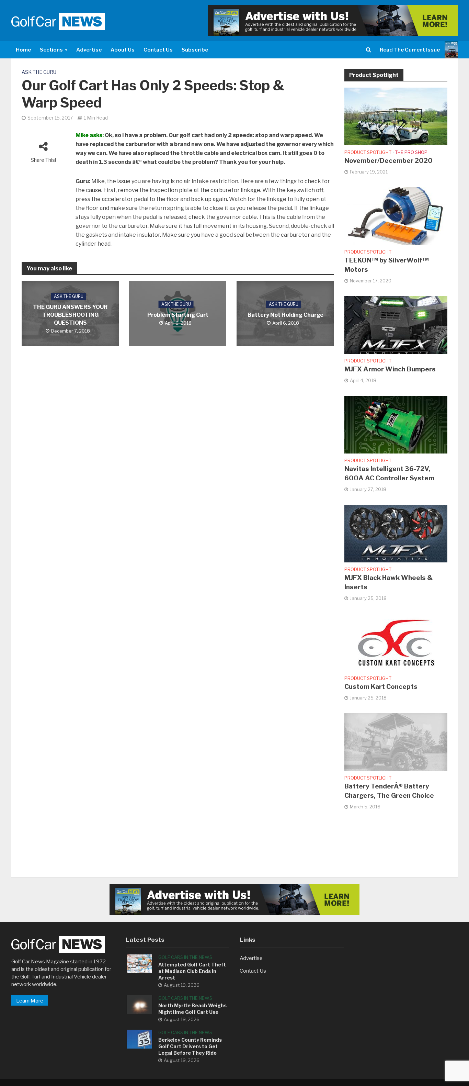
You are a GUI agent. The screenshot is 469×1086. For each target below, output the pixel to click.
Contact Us (158, 50)
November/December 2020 (388, 161)
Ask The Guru (39, 72)
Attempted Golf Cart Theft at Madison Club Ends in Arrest (192, 971)
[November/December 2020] (395, 116)
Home (23, 50)
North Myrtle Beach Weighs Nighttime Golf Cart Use (192, 1009)
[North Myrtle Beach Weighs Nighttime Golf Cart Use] (139, 1004)
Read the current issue (410, 50)
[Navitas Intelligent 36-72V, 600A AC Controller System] (395, 424)
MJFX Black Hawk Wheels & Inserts (388, 582)
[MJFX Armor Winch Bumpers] (395, 325)
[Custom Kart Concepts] (395, 642)
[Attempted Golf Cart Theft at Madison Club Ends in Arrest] (139, 963)
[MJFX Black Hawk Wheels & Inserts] (395, 533)
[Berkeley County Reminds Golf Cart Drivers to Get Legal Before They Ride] (139, 1038)
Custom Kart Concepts (380, 687)
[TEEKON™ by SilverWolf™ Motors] (395, 216)
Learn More (29, 1001)
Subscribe (195, 50)
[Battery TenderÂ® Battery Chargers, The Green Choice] (395, 742)
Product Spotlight (367, 152)
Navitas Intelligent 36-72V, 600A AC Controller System (389, 473)
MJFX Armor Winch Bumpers (390, 369)
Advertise (89, 50)
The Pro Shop (411, 152)
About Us (123, 50)
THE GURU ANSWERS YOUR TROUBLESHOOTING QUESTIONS (70, 315)
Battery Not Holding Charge (285, 315)
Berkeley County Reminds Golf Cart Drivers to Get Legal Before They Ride (190, 1046)
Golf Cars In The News (185, 957)
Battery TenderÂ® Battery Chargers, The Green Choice (389, 790)
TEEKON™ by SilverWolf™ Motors (386, 264)
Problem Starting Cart (177, 315)
